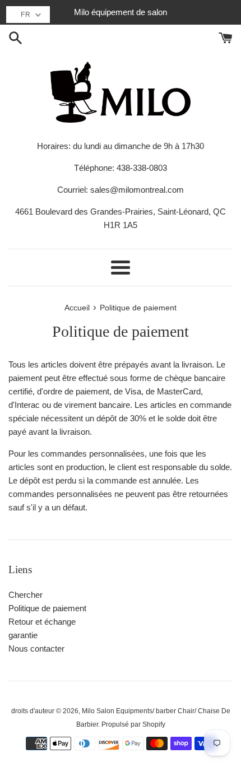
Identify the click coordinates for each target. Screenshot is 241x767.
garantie (23, 635)
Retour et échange (42, 621)
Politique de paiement (47, 608)
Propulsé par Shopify (133, 724)
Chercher (25, 594)
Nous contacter (36, 648)
